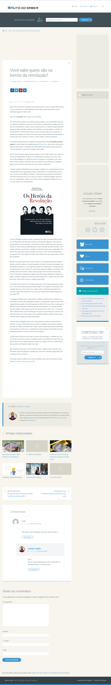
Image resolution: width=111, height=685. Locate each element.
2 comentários (44, 81)
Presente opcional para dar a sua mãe (54, 493)
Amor (87, 256)
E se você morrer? (55, 477)
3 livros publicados (61, 418)
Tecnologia (55, 81)
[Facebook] (87, 229)
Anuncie (85, 6)
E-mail (6, 641)
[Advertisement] (37, 47)
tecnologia (18, 324)
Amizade (88, 244)
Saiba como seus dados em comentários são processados (51, 673)
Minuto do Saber (9, 680)
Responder (28, 537)
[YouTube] (94, 229)
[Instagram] (101, 229)
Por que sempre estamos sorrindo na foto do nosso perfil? (20, 493)
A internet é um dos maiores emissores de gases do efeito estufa (59, 456)
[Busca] (101, 5)
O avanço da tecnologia (33, 477)
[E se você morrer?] (60, 475)
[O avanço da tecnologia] (37, 475)
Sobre (76, 6)
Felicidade (89, 280)
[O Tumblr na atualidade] (37, 452)
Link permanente (36, 523)
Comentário (8, 602)
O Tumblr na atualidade (33, 454)
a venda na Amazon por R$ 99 (24, 361)
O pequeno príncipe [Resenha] (12, 477)
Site (5, 650)
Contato (95, 6)
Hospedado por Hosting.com (84, 680)
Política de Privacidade (100, 680)
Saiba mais (92, 211)
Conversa (89, 268)
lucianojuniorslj (31, 420)
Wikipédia (53, 137)
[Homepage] (22, 6)
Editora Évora (42, 144)
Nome (6, 631)
